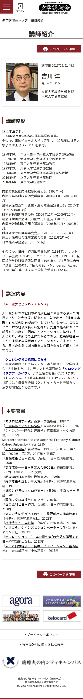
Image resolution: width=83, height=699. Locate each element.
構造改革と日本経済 (19, 522)
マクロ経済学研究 (18, 421)
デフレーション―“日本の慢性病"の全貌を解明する (42, 536)
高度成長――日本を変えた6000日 (29, 467)
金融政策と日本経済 (19, 458)
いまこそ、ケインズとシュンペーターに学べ (37, 527)
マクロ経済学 (14, 449)
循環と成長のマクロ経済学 (24, 490)
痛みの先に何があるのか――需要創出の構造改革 (40, 513)
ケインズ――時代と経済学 (24, 430)
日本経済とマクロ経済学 (22, 426)
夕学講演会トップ (15, 20)
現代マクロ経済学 (18, 499)
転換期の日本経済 (18, 476)
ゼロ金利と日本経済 (19, 504)
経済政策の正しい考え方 (22, 481)
